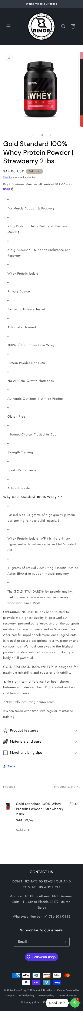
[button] (8, 26)
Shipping (8, 177)
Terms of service (68, 995)
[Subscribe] (64, 942)
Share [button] (11, 766)
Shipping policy (30, 1002)
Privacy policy (46, 995)
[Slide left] (32, 135)
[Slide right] (51, 135)
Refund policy (26, 995)
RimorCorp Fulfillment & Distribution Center (39, 990)
